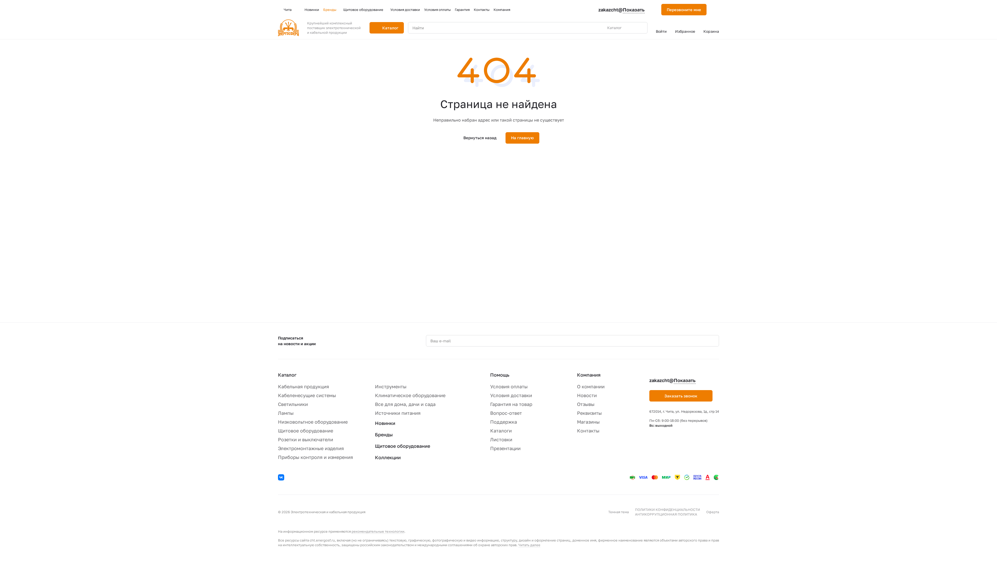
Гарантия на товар (511, 404)
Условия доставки (511, 395)
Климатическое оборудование (410, 395)
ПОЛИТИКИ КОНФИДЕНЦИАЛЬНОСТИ (667, 509)
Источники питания (397, 413)
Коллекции (388, 457)
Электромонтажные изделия (311, 448)
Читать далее (529, 545)
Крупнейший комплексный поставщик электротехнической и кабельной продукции (334, 28)
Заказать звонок (680, 395)
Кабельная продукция (303, 386)
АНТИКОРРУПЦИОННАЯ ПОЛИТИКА (666, 514)
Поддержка (503, 422)
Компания (588, 375)
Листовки (501, 439)
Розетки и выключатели (305, 439)
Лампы (286, 413)
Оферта (712, 512)
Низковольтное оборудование (313, 422)
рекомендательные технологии (378, 531)
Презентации (505, 448)
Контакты (588, 430)
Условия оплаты (509, 386)
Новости (587, 395)
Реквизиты (589, 413)
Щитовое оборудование (305, 430)
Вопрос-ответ (506, 413)
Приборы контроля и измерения (315, 457)
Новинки (385, 423)
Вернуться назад (479, 137)
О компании (591, 386)
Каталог (287, 375)
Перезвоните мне (684, 9)
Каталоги (501, 430)
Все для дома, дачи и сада (405, 404)
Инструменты (390, 386)
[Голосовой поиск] (631, 27)
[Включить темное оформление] (717, 10)
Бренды (384, 434)
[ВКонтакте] (282, 478)
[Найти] (641, 28)
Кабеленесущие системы (307, 395)
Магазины (588, 422)
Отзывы (585, 404)
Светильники (293, 404)
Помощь (499, 375)
